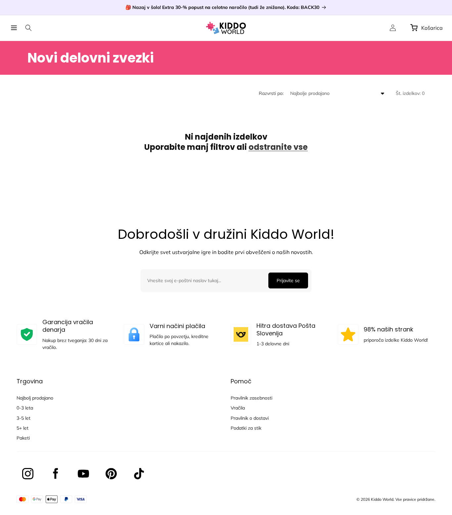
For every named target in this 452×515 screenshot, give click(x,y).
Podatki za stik (246, 428)
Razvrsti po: (271, 93)
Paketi (23, 438)
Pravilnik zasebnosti (251, 398)
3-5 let (23, 418)
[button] (14, 28)
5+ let (22, 428)
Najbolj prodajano (35, 398)
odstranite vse (278, 147)
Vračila (238, 408)
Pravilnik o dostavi (250, 418)
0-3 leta (25, 408)
